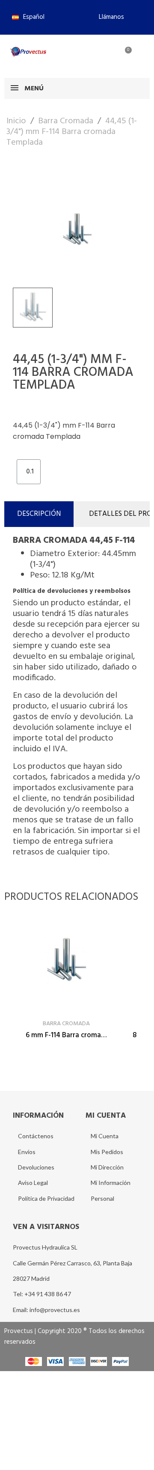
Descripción (39, 514)
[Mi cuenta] (96, 55)
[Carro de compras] (123, 55)
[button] (107, 17)
